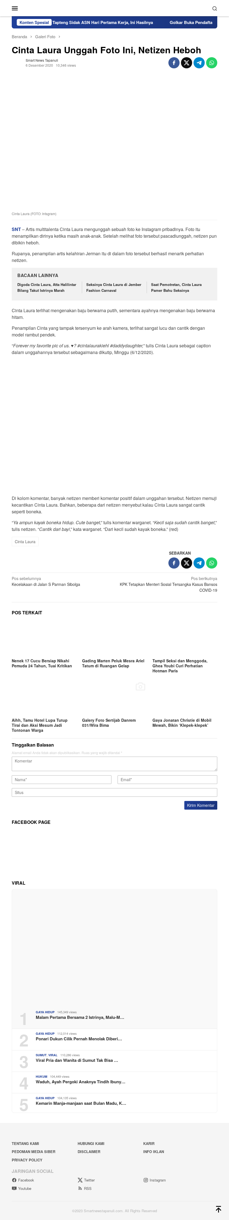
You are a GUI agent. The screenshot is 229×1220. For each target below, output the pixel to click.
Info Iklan (153, 1151)
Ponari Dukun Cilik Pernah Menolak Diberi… (79, 1038)
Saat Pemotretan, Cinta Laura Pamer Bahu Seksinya (176, 287)
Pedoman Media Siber (33, 1151)
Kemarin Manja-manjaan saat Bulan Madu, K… (81, 1103)
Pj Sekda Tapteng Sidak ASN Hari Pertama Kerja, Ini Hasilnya (80, 22)
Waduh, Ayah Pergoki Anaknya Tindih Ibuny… (80, 1081)
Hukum (41, 1076)
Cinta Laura (25, 541)
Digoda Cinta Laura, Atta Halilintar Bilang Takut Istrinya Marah (46, 287)
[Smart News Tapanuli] (114, 7)
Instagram (158, 1180)
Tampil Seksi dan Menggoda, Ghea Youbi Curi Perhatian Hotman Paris (179, 665)
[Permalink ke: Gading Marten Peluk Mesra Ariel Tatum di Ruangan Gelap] (114, 638)
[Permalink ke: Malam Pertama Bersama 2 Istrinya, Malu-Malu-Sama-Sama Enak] (114, 947)
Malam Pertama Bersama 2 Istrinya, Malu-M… (80, 1017)
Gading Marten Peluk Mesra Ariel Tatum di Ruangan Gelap (113, 663)
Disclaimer (89, 1151)
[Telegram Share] (199, 62)
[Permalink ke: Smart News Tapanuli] (17, 62)
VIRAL (53, 1055)
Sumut (41, 1055)
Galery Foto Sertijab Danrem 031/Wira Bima (109, 722)
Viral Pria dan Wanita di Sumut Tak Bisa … (77, 1060)
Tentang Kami (25, 1143)
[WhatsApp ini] (211, 62)
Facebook (26, 1180)
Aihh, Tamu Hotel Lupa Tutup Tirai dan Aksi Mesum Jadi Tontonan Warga (40, 725)
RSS (88, 1188)
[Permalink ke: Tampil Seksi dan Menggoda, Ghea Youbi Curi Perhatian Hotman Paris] (184, 638)
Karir (148, 1143)
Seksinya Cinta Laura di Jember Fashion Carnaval (113, 287)
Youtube (24, 1188)
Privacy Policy (27, 1160)
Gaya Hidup (45, 1012)
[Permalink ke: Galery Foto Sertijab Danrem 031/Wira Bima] (114, 698)
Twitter (89, 1180)
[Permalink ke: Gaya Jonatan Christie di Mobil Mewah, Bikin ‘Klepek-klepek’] (184, 698)
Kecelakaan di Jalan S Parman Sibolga (46, 581)
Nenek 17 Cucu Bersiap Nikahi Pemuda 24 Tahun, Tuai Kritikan (42, 663)
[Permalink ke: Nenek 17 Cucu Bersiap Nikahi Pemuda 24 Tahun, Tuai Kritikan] (44, 638)
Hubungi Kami (91, 1143)
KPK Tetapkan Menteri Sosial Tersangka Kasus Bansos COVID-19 (168, 584)
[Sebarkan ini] (174, 62)
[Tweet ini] (186, 62)
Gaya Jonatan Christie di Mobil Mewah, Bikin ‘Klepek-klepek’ (181, 722)
